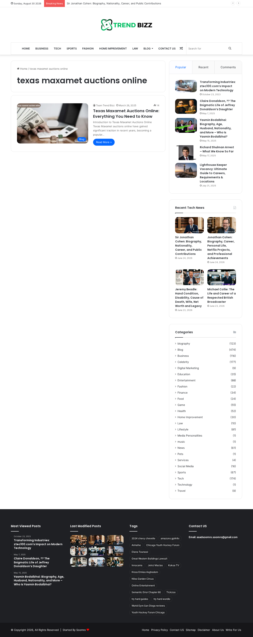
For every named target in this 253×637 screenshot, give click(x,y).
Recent (203, 67)
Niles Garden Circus (143, 578)
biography (183, 343)
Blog (147, 48)
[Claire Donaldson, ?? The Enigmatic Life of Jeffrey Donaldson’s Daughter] (186, 106)
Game (181, 404)
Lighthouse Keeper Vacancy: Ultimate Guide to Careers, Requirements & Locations (213, 173)
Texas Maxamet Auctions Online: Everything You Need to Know (126, 113)
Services (183, 460)
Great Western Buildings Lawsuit (149, 558)
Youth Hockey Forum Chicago (148, 612)
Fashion (88, 48)
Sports (72, 48)
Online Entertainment (143, 585)
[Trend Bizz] (126, 24)
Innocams (137, 565)
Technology (184, 484)
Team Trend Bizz (105, 105)
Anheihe (136, 545)
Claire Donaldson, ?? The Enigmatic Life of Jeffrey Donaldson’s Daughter (218, 105)
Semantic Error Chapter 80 (146, 592)
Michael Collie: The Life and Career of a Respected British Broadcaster (221, 295)
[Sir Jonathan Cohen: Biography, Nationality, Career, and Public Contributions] (189, 225)
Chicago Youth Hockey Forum (162, 545)
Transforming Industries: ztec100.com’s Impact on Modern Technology (218, 86)
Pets (180, 454)
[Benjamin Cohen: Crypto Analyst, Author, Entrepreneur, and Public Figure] (115, 551)
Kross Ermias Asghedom (145, 572)
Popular (180, 67)
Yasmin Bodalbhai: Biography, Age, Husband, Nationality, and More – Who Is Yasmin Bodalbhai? (215, 128)
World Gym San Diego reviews (148, 605)
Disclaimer (204, 629)
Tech (57, 48)
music (181, 441)
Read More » (104, 142)
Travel (181, 490)
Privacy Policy (159, 629)
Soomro (81, 629)
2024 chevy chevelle (143, 538)
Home (26, 48)
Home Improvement (113, 48)
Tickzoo (171, 592)
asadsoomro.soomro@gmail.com (217, 537)
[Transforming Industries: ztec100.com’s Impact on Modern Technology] (186, 86)
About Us (218, 629)
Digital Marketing (188, 368)
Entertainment (186, 380)
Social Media (185, 466)
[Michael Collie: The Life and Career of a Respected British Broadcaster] (221, 277)
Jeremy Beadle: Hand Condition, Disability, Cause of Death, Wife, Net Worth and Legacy (189, 297)
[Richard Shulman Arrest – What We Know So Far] (186, 152)
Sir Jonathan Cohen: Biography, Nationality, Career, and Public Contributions (114, 3)
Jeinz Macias (155, 565)
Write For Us (233, 629)
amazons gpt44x (170, 538)
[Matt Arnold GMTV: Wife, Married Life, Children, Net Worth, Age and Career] (115, 562)
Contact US (167, 48)
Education (183, 374)
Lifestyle (182, 429)
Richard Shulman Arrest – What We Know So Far (217, 149)
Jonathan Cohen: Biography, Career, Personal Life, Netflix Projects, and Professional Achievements (221, 247)
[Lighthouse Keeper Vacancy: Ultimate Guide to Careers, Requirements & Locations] (186, 170)
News (181, 447)
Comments (228, 67)
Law (135, 48)
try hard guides (140, 598)
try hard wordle (162, 598)
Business (41, 48)
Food (180, 398)
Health (181, 411)
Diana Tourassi (140, 551)
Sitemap (191, 629)
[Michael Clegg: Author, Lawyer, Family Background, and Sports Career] (78, 562)
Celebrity (183, 362)
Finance (182, 392)
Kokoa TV (173, 565)
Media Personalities (189, 435)
